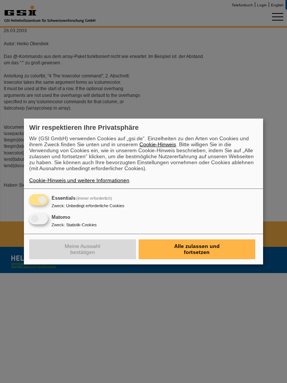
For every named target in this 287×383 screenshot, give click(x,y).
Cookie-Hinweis (157, 144)
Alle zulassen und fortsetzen (197, 249)
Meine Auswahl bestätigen (82, 249)
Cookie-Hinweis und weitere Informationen (79, 180)
